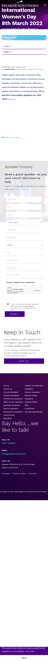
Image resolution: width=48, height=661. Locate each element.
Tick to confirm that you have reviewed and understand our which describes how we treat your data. (24, 307)
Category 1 (31, 69)
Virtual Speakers (10, 392)
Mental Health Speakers (31, 397)
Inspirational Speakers (9, 416)
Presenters (30, 408)
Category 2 (40, 69)
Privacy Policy (29, 306)
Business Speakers (11, 405)
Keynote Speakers (11, 395)
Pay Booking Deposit (34, 412)
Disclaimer (6, 473)
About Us (7, 389)
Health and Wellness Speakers (34, 387)
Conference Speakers (13, 399)
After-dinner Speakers (13, 402)
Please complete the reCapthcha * (21, 282)
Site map (32, 473)
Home (6, 385)
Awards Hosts (31, 402)
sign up (24, 361)
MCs (27, 405)
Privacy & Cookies (19, 473)
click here (11, 99)
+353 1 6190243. (22, 189)
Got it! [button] (24, 658)
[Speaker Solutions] (20, 3)
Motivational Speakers (13, 412)
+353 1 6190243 (8, 443)
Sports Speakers (10, 408)
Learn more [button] (29, 651)
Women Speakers (32, 392)
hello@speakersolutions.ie (14, 454)
